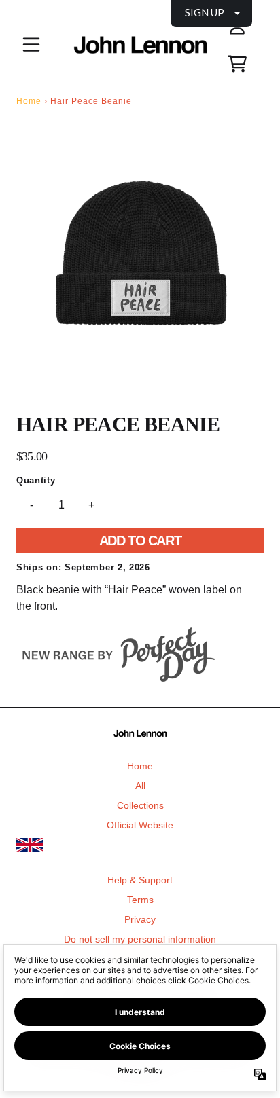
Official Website (140, 825)
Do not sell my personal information (140, 939)
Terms (140, 899)
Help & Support (140, 880)
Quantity (36, 480)
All (140, 785)
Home (28, 101)
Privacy (140, 919)
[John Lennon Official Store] (140, 45)
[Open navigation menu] (31, 45)
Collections (140, 805)
